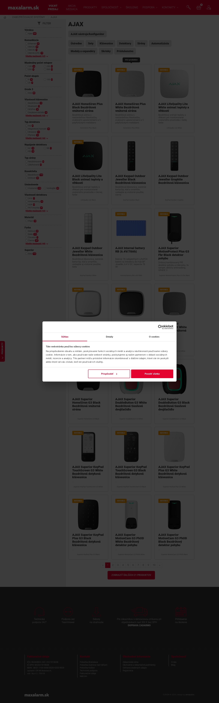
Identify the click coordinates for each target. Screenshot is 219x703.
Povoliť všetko (152, 373)
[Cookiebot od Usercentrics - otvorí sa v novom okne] (160, 327)
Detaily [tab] (109, 336)
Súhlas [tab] (65, 336)
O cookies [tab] (154, 336)
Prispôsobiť (107, 373)
